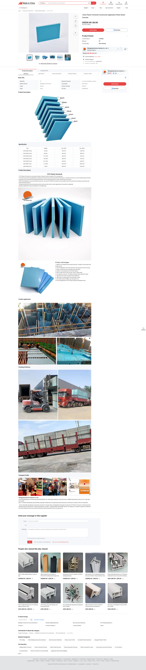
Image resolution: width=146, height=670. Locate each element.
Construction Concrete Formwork (104, 647)
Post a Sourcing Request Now (60, 542)
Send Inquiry (93, 30)
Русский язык (59, 660)
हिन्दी (93, 660)
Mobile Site (106, 659)
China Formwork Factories (41, 647)
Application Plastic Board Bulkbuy (59, 651)
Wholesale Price (75, 659)
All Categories (23, 8)
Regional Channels (91, 659)
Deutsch (70, 660)
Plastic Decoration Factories (70, 647)
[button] (95, 73)
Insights (111, 659)
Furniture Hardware (50, 625)
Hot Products (35, 659)
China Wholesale (66, 659)
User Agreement (81, 664)
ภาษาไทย (98, 660)
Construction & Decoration (27, 10)
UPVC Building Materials (106, 622)
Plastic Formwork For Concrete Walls (39, 651)
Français (53, 660)
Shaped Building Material (40, 10)
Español (42, 660)
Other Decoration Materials (55, 640)
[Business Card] (125, 77)
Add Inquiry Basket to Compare (49, 63)
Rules (126, 8)
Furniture (20, 625)
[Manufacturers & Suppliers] (26, 3)
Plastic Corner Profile (70, 640)
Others (102, 625)
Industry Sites (83, 659)
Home (19, 10)
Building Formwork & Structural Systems (27, 622)
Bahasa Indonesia (115, 660)
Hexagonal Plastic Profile (100, 640)
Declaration (88, 664)
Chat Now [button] (117, 30)
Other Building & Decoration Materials (37, 640)
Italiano (65, 660)
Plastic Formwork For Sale (87, 647)
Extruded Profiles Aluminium (84, 640)
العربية (81, 660)
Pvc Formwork (118, 647)
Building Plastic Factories (25, 647)
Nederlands (76, 660)
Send (30, 542)
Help (101, 8)
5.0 (109, 73)
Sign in (126, 4)
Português (48, 660)
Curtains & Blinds (77, 625)
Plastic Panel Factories (55, 647)
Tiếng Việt (108, 660)
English (37, 660)
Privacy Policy (95, 664)
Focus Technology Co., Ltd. (63, 664)
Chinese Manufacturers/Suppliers (55, 659)
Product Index (99, 659)
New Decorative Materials (79, 622)
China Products (43, 659)
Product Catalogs (39, 619)
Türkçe (102, 660)
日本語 (89, 660)
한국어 (85, 660)
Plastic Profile (50, 10)
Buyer (92, 8)
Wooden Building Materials (52, 622)
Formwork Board (23, 651)
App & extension (109, 8)
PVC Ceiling (22, 640)
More (19, 653)
